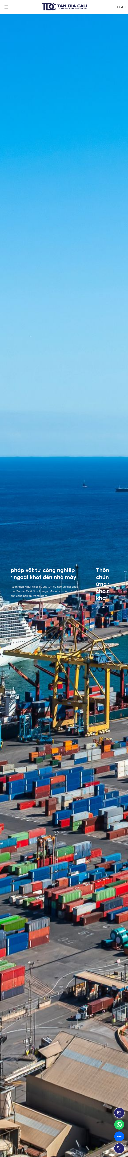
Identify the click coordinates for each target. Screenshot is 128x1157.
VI (122, 7)
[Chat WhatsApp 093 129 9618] (119, 1125)
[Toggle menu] (6, 7)
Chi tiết (15, 610)
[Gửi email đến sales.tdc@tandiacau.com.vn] (119, 1113)
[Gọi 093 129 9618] (119, 1148)
